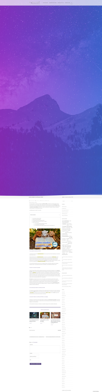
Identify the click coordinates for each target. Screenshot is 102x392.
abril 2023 (63, 320)
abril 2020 (63, 385)
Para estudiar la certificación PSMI (37, 218)
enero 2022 (63, 347)
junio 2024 (63, 297)
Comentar (31, 344)
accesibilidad (65, 221)
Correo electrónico (33, 356)
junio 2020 (63, 381)
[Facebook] (52, 330)
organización (66, 244)
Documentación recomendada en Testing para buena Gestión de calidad (67, 269)
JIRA (67, 239)
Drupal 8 (63, 231)
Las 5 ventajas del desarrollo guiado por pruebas (41, 223)
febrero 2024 (63, 304)
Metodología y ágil (61, 2)
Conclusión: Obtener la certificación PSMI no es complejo (39, 221)
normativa (63, 244)
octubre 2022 (63, 331)
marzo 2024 (63, 302)
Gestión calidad (45, 2)
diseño (71, 227)
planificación (64, 247)
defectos (64, 227)
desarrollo (68, 227)
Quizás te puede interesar (36, 222)
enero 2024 (63, 306)
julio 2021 (63, 358)
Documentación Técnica (52, 2)
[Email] (60, 330)
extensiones (64, 233)
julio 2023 (63, 315)
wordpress (63, 253)
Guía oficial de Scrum (41, 253)
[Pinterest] (55, 330)
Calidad (64, 224)
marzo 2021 (63, 365)
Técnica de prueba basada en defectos (66, 286)
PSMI (30, 327)
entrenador (34, 272)
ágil (66, 253)
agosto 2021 (63, 356)
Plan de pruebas (66, 246)
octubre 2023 (63, 311)
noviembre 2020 (64, 372)
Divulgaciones (63, 208)
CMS (68, 224)
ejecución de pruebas (68, 232)
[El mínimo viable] (34, 5)
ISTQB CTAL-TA (69, 238)
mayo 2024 (63, 299)
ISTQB (70, 237)
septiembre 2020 (64, 376)
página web (69, 247)
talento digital (32, 292)
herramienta (65, 236)
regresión (64, 248)
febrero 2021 (63, 367)
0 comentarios (47, 200)
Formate (49, 292)
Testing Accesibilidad (64, 215)
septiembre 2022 (64, 333)
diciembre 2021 (64, 349)
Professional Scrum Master (41, 261)
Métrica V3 (70, 243)
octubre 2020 (63, 374)
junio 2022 (63, 338)
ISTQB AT (64, 238)
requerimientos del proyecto (67, 249)
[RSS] (58, 330)
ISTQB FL (64, 240)
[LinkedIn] (57, 330)
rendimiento (68, 248)
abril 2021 (63, 363)
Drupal (69, 230)
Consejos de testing (67, 226)
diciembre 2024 (64, 295)
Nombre (31, 353)
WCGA (70, 252)
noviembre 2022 (64, 329)
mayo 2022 (63, 340)
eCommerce (66, 231)
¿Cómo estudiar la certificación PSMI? (39, 224)
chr (62, 259)
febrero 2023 (63, 324)
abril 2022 (63, 342)
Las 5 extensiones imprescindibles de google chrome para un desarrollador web (45, 225)
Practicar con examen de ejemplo (37, 219)
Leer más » (30, 323)
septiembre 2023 (64, 313)
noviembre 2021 (64, 351)
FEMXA (47, 292)
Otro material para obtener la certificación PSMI (38, 220)
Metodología (64, 242)
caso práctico (69, 223)
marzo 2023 (63, 322)
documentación (64, 230)
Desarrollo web (67, 2)
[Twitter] (53, 330)
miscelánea (70, 242)
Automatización (65, 222)
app (70, 220)
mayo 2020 (63, 383)
